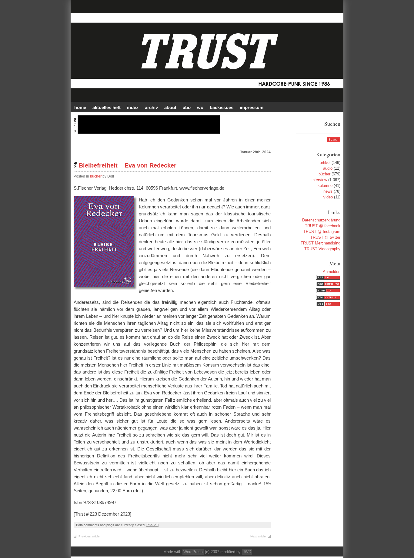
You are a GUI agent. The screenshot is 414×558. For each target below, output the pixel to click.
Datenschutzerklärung (321, 220)
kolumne (325, 185)
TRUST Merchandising (320, 243)
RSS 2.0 (152, 525)
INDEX (133, 107)
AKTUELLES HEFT (106, 107)
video (328, 197)
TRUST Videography (322, 249)
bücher (96, 176)
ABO (187, 107)
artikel (325, 162)
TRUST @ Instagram (321, 231)
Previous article (89, 536)
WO (200, 107)
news (327, 191)
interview (319, 180)
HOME (80, 107)
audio (327, 168)
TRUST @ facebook (322, 226)
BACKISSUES (221, 107)
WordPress (193, 552)
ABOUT (170, 107)
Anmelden (331, 271)
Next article (258, 536)
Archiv (151, 107)
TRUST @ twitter (325, 237)
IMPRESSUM (251, 107)
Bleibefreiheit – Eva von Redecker (127, 165)
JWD (247, 552)
